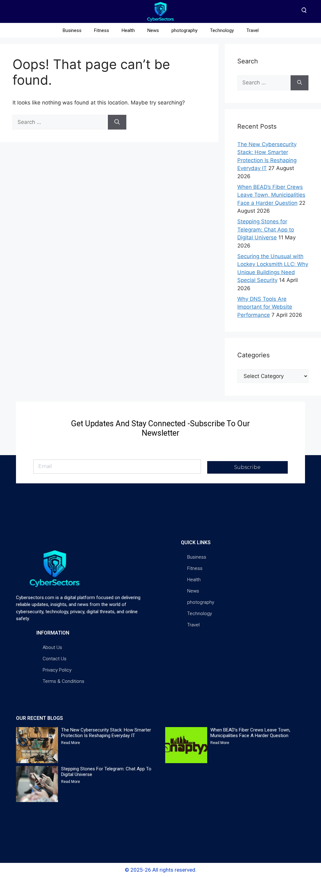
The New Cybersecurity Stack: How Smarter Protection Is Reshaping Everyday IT (106, 732)
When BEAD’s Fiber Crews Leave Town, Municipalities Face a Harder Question (271, 195)
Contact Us (54, 659)
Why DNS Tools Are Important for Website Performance (264, 307)
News (153, 30)
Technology (222, 30)
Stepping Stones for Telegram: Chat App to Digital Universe (265, 229)
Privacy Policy (57, 670)
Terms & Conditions (63, 681)
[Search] (117, 122)
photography (184, 30)
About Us (52, 647)
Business (72, 30)
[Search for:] (60, 122)
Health (128, 30)
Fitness (101, 30)
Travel (252, 30)
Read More (70, 743)
